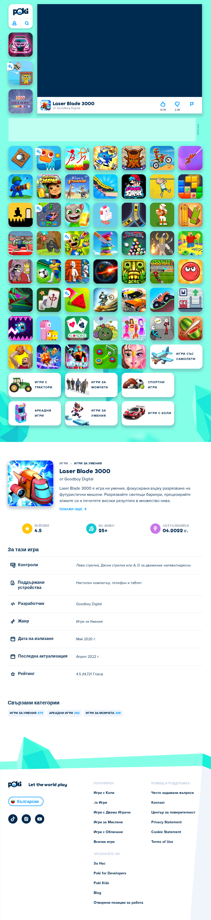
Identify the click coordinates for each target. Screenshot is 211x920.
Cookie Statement (166, 832)
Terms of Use (162, 842)
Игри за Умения (88, 463)
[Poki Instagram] (26, 819)
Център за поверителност (173, 812)
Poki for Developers (110, 873)
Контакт (158, 802)
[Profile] (14, 23)
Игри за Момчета (103, 713)
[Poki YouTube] (39, 819)
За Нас (100, 863)
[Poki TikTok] (12, 819)
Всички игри (104, 842)
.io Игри (100, 802)
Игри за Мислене (108, 822)
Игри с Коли (104, 793)
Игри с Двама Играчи (112, 812)
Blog (97, 893)
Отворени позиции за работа (118, 903)
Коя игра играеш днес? (27, 23)
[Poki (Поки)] (20, 11)
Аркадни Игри (64, 713)
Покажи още (70, 509)
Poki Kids (101, 883)
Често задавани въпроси (172, 793)
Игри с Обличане (108, 832)
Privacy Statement (166, 822)
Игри (63, 463)
